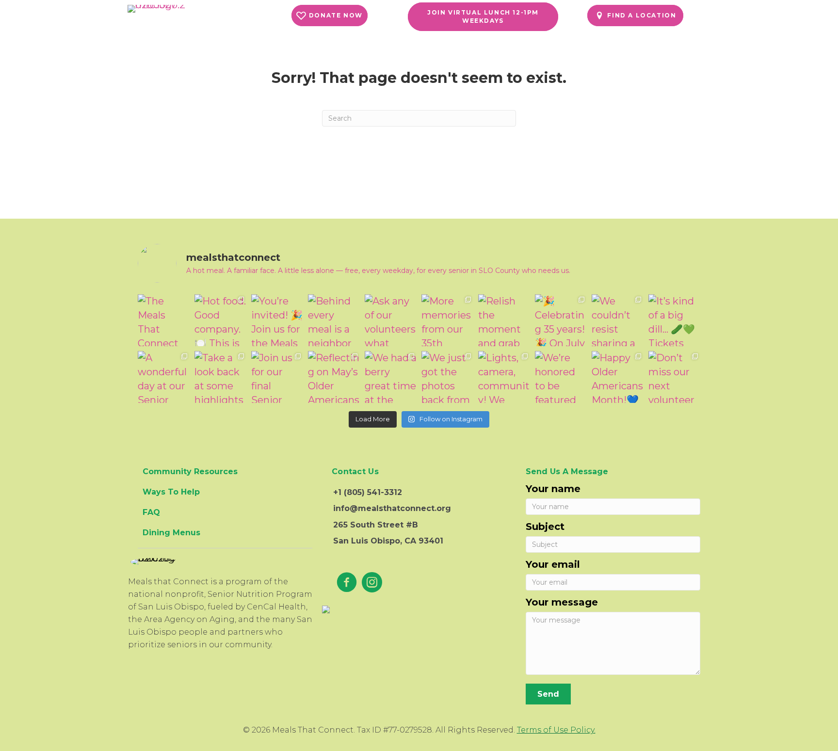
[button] (329, 15)
